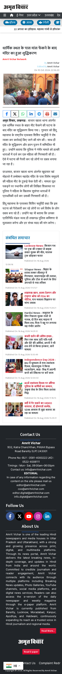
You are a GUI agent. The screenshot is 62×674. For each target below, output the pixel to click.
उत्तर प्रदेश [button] (32, 15)
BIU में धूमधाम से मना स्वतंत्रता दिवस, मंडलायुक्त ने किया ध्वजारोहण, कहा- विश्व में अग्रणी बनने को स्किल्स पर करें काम (40, 366)
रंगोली (45, 22)
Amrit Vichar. (51, 670)
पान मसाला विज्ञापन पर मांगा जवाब (40, 298)
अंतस (29, 22)
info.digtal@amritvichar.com (31, 496)
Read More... (48, 631)
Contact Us (27, 663)
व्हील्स (11, 22)
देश (59, 15)
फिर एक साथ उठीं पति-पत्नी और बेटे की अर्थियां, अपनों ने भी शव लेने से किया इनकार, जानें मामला (39, 343)
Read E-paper (31, 652)
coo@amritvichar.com (31, 488)
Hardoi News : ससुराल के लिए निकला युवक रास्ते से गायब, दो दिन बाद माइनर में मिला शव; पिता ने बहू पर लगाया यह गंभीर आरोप (40, 320)
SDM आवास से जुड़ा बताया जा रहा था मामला (39, 408)
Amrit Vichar (53, 63)
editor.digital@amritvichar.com (31, 492)
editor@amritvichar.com (31, 485)
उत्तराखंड (49, 15)
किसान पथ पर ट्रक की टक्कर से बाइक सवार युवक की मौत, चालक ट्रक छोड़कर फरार (39, 251)
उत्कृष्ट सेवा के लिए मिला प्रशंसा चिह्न (39, 388)
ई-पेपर (20, 15)
